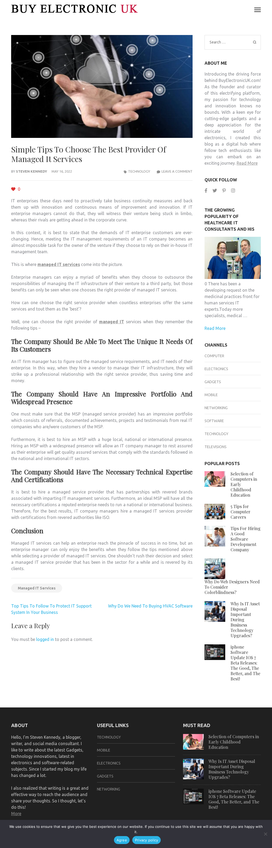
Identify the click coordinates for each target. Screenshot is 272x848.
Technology (139, 171)
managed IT (111, 321)
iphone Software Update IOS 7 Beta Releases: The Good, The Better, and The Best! (245, 662)
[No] (265, 834)
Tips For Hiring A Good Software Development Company (246, 539)
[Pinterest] (224, 190)
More (16, 813)
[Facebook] (206, 190)
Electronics (216, 369)
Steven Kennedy (31, 171)
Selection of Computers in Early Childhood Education (234, 742)
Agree (122, 840)
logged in (45, 639)
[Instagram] (233, 190)
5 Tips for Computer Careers (240, 512)
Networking (216, 408)
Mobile (211, 395)
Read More (247, 163)
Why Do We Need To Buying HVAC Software (150, 606)
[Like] (13, 189)
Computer (214, 356)
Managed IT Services (37, 588)
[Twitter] (214, 190)
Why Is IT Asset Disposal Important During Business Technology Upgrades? (232, 769)
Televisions (216, 447)
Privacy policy (146, 840)
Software (214, 421)
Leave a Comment (177, 171)
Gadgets (213, 382)
